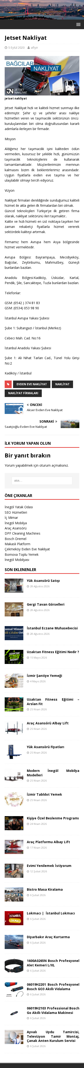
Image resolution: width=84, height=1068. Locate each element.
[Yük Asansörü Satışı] (14, 590)
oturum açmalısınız (53, 465)
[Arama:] (42, 481)
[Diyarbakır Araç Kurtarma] (14, 946)
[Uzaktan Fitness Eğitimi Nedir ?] (14, 661)
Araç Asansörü (16, 528)
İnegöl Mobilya (16, 523)
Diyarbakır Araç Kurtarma (48, 937)
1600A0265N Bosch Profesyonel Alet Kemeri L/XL (53, 962)
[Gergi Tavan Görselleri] (14, 613)
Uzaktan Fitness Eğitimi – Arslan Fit (53, 701)
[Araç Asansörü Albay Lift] (14, 732)
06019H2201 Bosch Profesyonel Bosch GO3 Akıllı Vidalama (53, 986)
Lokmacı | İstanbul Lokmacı (51, 913)
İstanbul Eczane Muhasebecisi (52, 628)
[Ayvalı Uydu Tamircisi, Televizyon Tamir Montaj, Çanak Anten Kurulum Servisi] (14, 1041)
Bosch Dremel (15, 538)
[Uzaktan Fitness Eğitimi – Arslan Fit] (14, 709)
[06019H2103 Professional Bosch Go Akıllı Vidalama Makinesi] (14, 1017)
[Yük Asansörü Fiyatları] (14, 756)
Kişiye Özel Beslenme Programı (53, 818)
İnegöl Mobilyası (17, 559)
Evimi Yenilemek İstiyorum (49, 865)
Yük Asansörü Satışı (43, 580)
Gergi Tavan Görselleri (45, 604)
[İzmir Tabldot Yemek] (14, 804)
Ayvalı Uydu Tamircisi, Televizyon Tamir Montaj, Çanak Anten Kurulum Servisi (53, 1036)
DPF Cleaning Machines (22, 533)
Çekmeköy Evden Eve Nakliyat (27, 549)
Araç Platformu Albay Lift (48, 842)
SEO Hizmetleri (16, 512)
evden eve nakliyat (32, 384)
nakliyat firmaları (23, 393)
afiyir (34, 47)
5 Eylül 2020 (16, 47)
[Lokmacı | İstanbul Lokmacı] (14, 922)
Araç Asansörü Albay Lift (48, 723)
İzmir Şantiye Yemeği (44, 675)
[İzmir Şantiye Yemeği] (14, 685)
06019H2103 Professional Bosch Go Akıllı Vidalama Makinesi (53, 1010)
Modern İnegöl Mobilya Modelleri (53, 772)
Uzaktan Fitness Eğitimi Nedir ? (53, 652)
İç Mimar (11, 517)
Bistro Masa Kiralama (45, 889)
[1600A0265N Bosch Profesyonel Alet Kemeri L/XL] (14, 970)
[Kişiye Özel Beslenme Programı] (14, 827)
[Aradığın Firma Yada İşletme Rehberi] (42, 17)
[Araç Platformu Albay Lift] (14, 851)
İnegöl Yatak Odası (19, 507)
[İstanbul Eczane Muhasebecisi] (14, 637)
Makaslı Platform (17, 544)
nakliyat (62, 384)
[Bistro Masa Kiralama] (14, 899)
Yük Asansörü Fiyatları (45, 747)
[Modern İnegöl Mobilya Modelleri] (14, 780)
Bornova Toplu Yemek (21, 554)
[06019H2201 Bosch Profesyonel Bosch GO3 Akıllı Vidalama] (14, 994)
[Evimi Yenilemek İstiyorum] (14, 875)
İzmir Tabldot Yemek (44, 794)
